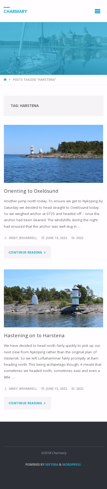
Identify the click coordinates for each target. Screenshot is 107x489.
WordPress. (72, 464)
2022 (79, 238)
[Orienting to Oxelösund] (53, 154)
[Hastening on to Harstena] (53, 298)
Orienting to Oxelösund (31, 191)
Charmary (15, 11)
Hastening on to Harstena (34, 335)
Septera (51, 464)
